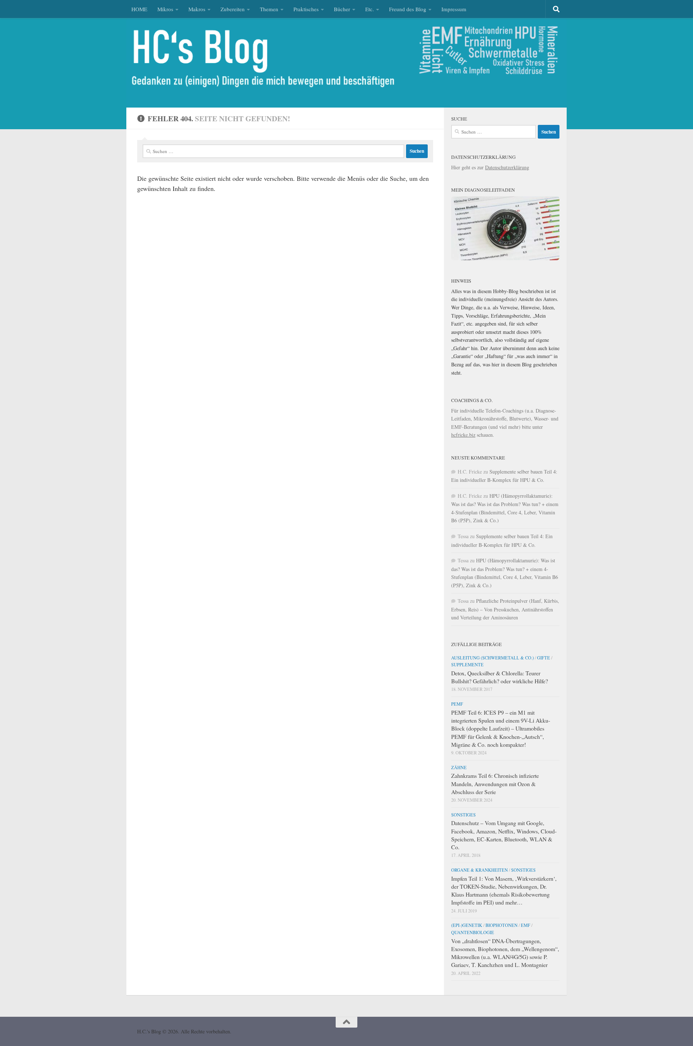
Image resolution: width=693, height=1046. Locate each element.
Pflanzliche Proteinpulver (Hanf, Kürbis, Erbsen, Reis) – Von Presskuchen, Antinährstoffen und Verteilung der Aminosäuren (505, 609)
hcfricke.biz (463, 434)
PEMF (457, 704)
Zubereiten (233, 9)
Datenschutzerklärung (507, 167)
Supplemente (467, 664)
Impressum (453, 9)
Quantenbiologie (472, 932)
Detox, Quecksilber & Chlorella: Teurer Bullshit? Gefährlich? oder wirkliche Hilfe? (499, 677)
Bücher (342, 9)
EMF (525, 925)
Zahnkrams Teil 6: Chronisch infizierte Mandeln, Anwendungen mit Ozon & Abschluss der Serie (495, 783)
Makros (196, 9)
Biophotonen (501, 925)
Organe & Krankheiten (479, 870)
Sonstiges (463, 815)
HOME (139, 9)
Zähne (459, 767)
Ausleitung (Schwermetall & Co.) (492, 658)
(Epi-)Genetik (466, 925)
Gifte (543, 658)
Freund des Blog (407, 9)
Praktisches (306, 9)
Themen (269, 9)
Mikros (165, 9)
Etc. (369, 9)
